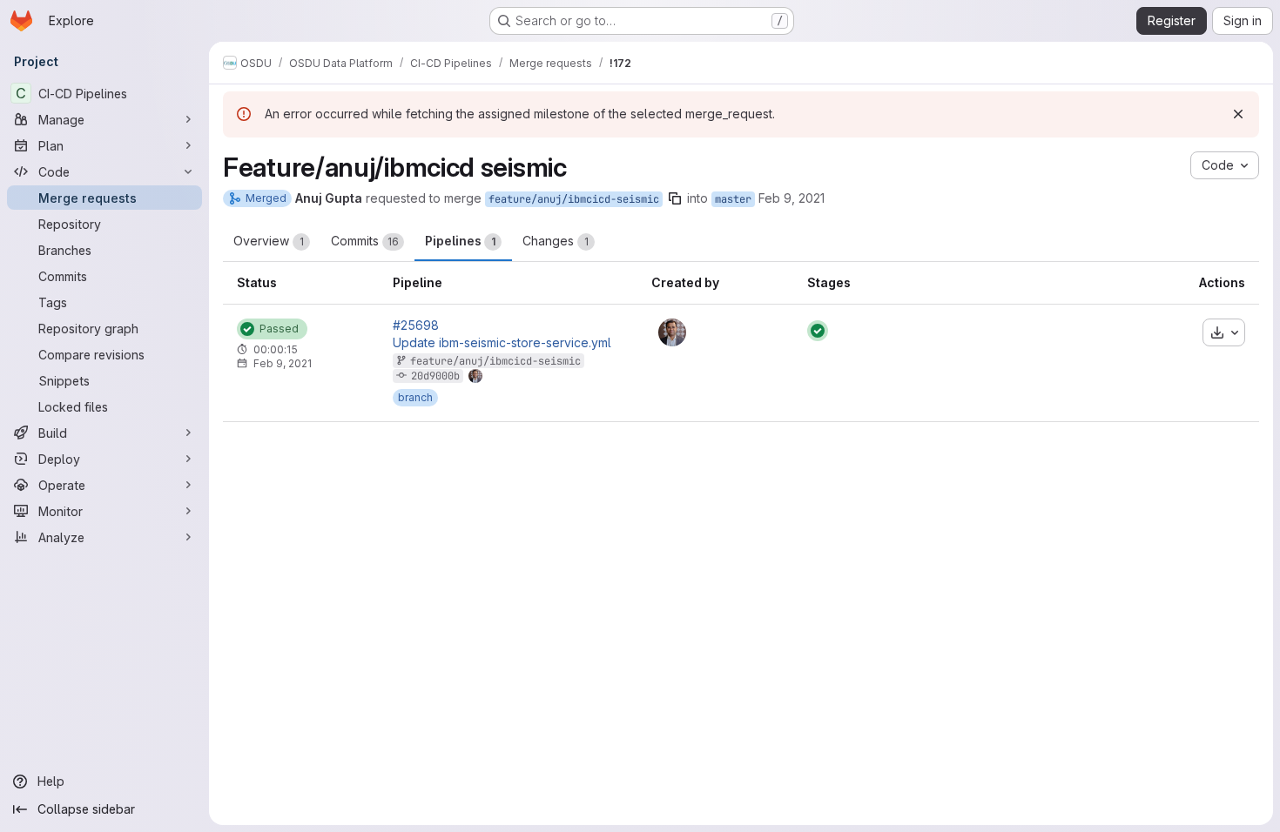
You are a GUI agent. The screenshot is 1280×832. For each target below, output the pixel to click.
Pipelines (460, 240)
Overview (268, 240)
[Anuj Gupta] (672, 332)
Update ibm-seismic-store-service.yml (502, 343)
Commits (365, 240)
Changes (555, 240)
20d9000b (435, 376)
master (733, 199)
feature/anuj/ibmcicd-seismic (573, 199)
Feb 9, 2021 (791, 198)
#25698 (416, 325)
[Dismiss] (1238, 114)
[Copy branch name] (674, 198)
